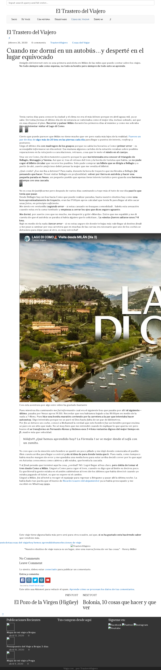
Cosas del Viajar (80, 19)
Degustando (61, 19)
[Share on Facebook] (1, 553)
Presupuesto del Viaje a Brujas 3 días (27, 646)
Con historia (43, 19)
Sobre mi (98, 19)
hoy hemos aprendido (41, 542)
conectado (51, 569)
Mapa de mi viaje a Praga (21, 660)
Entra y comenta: (29, 574)
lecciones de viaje (71, 542)
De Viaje (26, 19)
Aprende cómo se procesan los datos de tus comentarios (101, 589)
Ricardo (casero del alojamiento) (81, 480)
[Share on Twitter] (3, 553)
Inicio (14, 19)
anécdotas (6, 542)
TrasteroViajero (59, 42)
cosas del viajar (20, 542)
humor (57, 542)
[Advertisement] (80, 91)
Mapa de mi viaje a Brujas (21, 632)
